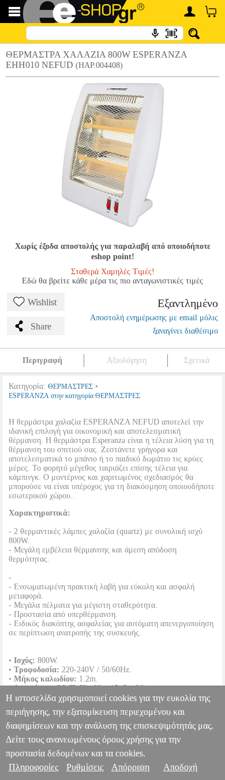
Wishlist (42, 302)
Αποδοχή (180, 767)
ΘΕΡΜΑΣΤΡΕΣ (70, 387)
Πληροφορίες (33, 767)
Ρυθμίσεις (84, 767)
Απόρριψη (130, 767)
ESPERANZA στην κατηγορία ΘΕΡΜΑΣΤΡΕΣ (74, 396)
